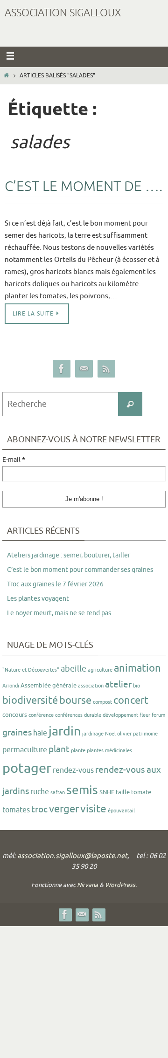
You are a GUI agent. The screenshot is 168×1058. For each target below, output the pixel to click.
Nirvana (87, 885)
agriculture (100, 670)
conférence (41, 715)
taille (123, 792)
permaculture (24, 750)
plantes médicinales (109, 751)
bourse (75, 700)
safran (57, 793)
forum (158, 715)
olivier (124, 734)
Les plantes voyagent (38, 599)
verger (64, 809)
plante (78, 751)
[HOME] (6, 75)
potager (26, 768)
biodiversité (30, 700)
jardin (65, 731)
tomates (16, 810)
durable (92, 715)
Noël (110, 734)
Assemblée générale (49, 685)
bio (136, 686)
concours (14, 715)
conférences (69, 715)
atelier (118, 684)
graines (17, 732)
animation (137, 668)
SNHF (106, 792)
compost (102, 702)
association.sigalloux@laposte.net (72, 856)
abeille (73, 669)
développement (120, 715)
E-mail (13, 460)
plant (59, 749)
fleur (145, 715)
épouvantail (121, 811)
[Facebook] (61, 369)
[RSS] (106, 369)
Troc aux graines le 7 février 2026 (55, 584)
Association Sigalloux (63, 13)
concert (130, 700)
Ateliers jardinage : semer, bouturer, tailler (68, 555)
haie (40, 733)
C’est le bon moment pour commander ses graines (80, 570)
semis (82, 790)
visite (93, 809)
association (91, 686)
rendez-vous (73, 770)
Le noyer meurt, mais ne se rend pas (59, 613)
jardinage (93, 734)
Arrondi (10, 686)
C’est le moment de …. (83, 186)
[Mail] (84, 369)
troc (39, 809)
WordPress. (121, 885)
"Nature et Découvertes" (30, 670)
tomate (141, 792)
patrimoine (145, 734)
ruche (39, 792)
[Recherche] (130, 404)
